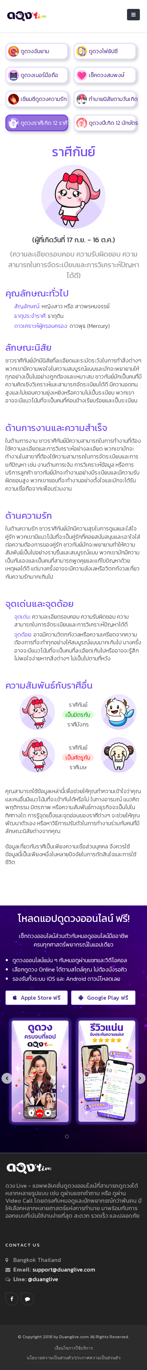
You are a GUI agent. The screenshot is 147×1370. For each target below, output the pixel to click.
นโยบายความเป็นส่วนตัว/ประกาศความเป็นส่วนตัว (74, 1358)
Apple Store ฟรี (40, 997)
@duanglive (42, 1279)
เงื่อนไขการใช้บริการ (74, 1348)
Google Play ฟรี (107, 997)
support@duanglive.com (63, 1269)
